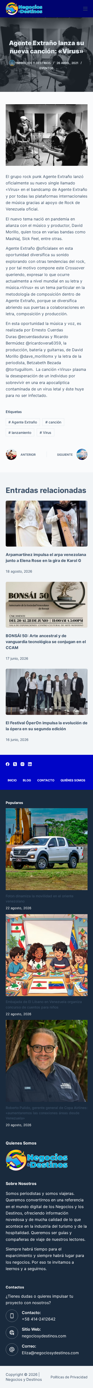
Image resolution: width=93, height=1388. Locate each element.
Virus (45, 432)
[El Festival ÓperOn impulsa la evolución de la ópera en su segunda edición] (47, 692)
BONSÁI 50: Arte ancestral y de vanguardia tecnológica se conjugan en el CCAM (46, 641)
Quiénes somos (73, 780)
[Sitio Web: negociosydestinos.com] (12, 1332)
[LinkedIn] (30, 764)
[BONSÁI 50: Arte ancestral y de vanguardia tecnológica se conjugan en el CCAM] (47, 605)
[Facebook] (7, 764)
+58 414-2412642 (39, 1319)
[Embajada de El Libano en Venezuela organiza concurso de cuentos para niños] (47, 955)
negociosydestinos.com (44, 1335)
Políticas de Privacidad (69, 1377)
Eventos (46, 68)
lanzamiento (19, 432)
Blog (27, 780)
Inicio (12, 780)
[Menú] (85, 8)
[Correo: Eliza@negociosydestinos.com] (12, 1349)
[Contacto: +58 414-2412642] (12, 1316)
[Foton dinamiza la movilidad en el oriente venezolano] (47, 849)
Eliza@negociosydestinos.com (50, 1352)
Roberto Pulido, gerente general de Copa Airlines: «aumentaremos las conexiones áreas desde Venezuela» (47, 1113)
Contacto (45, 780)
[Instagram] (22, 764)
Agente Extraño (22, 422)
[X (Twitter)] (15, 764)
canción (53, 422)
